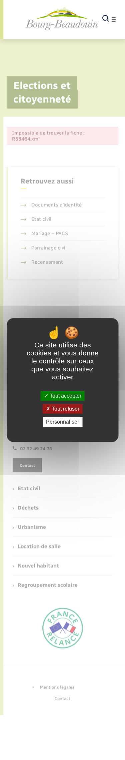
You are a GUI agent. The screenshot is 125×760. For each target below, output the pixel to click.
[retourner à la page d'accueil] (61, 19)
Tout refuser (64, 409)
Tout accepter (64, 396)
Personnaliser (62, 422)
